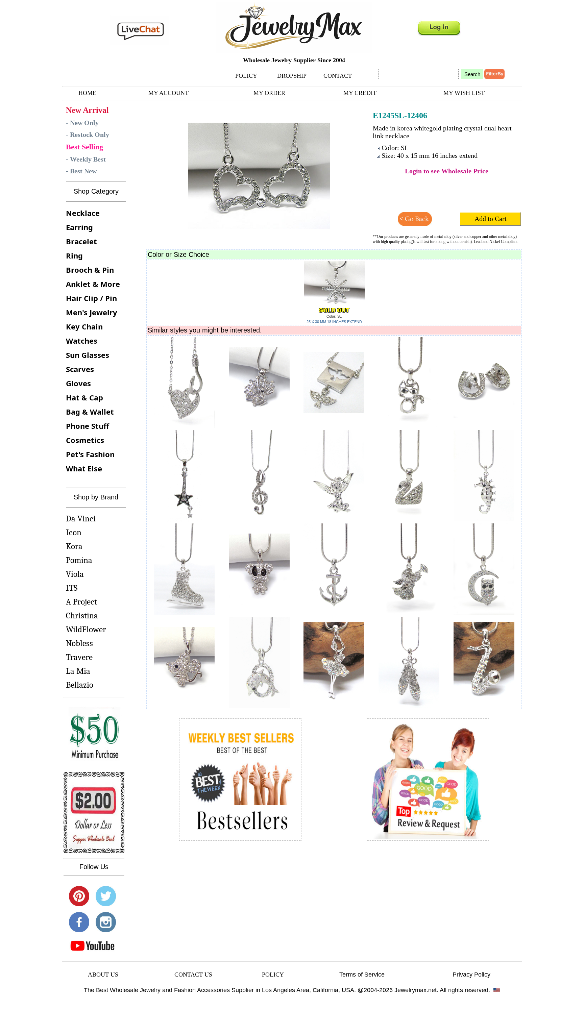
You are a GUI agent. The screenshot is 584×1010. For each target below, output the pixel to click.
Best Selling (84, 147)
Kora (74, 546)
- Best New (81, 171)
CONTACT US (193, 974)
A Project (81, 602)
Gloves (78, 383)
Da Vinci (81, 518)
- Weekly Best (86, 159)
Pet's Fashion (90, 454)
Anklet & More (93, 284)
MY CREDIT (359, 93)
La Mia (78, 671)
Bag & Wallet (90, 412)
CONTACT (337, 75)
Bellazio (79, 685)
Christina (82, 615)
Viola (75, 574)
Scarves (80, 369)
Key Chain (84, 326)
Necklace (83, 213)
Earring (79, 227)
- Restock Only (87, 134)
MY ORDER (269, 93)
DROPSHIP (292, 75)
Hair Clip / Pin (91, 298)
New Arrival (87, 110)
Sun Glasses (87, 355)
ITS (71, 588)
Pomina (79, 560)
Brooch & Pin (90, 270)
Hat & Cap (84, 397)
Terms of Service (362, 974)
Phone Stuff (87, 426)
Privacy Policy (471, 974)
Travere (79, 657)
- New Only (82, 122)
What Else (84, 468)
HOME (87, 93)
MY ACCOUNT (168, 93)
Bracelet (81, 241)
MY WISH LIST (464, 93)
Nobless (79, 643)
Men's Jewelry (91, 312)
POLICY (246, 75)
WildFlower (86, 629)
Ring (74, 255)
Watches (81, 341)
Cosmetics (85, 440)
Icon (73, 532)
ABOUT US (103, 974)
